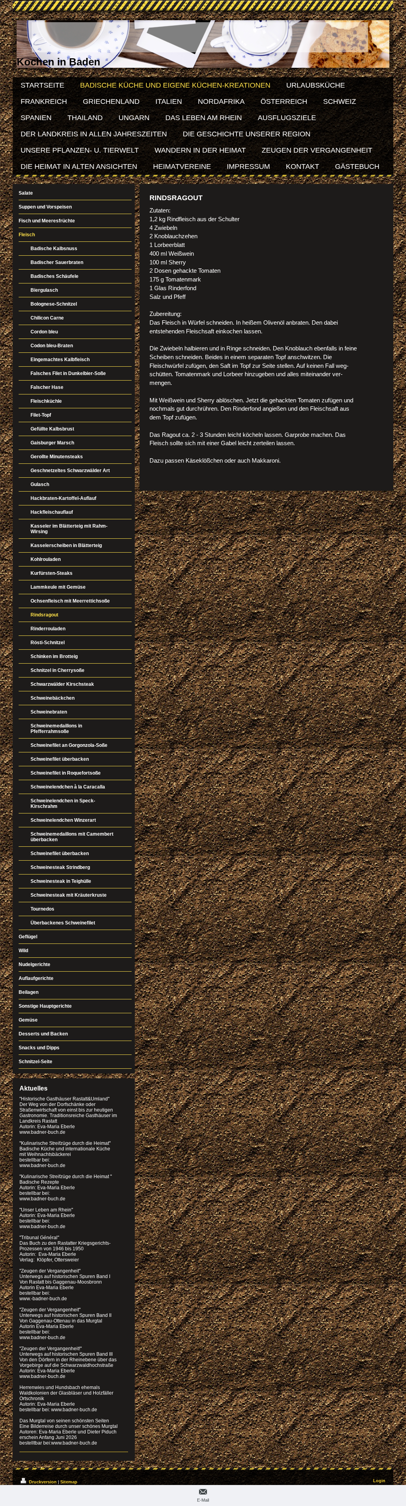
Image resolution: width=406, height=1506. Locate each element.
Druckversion (43, 1481)
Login (379, 1480)
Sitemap (68, 1481)
